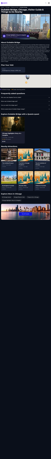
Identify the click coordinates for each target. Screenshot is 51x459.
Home (2, 7)
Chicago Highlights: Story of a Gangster (11, 200)
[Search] (46, 3)
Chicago (7, 7)
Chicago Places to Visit (19, 197)
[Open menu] (49, 3)
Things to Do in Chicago (33, 197)
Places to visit (14, 7)
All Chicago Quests (6, 197)
